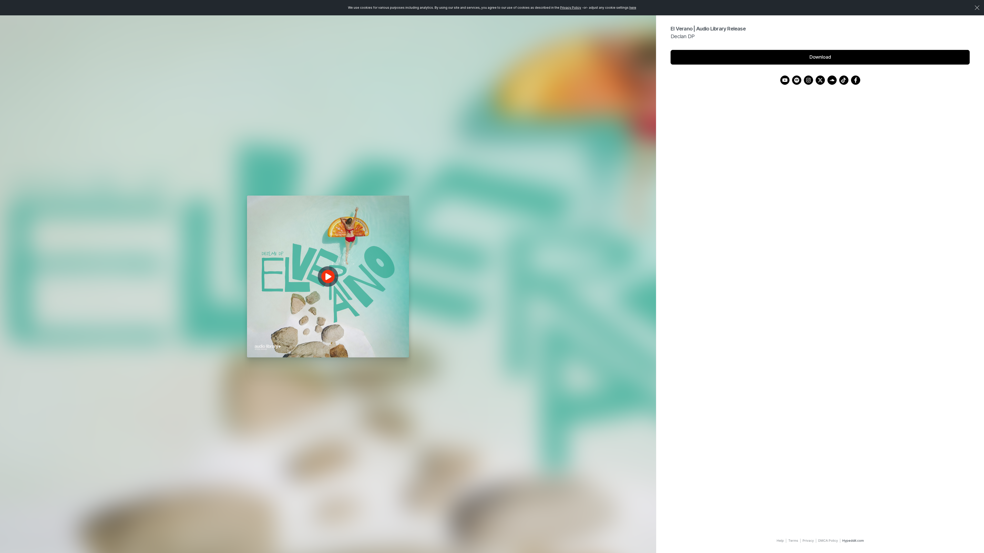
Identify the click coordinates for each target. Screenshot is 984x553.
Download (820, 57)
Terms (793, 541)
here (632, 7)
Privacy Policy (570, 7)
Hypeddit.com (853, 541)
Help (780, 541)
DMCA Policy (828, 541)
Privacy (808, 541)
